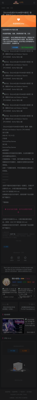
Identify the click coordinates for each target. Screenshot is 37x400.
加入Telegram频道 (27, 47)
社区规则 (15, 47)
